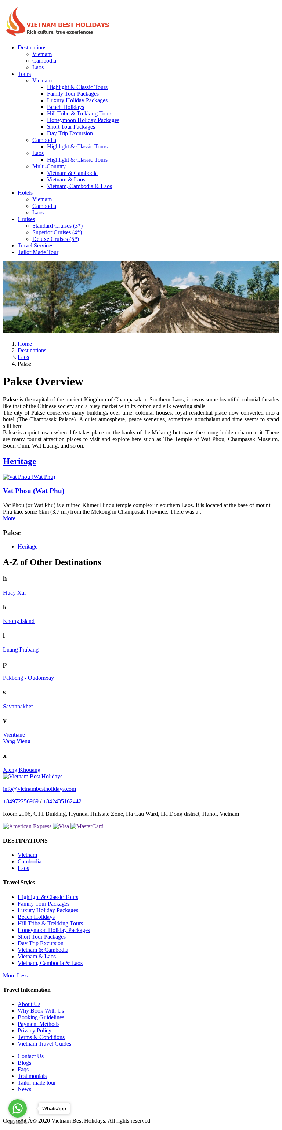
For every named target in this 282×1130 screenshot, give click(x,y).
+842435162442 (62, 801)
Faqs (23, 1069)
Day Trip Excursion (70, 133)
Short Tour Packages (71, 127)
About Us (29, 1004)
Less (22, 975)
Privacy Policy (34, 1030)
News (24, 1089)
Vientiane (14, 734)
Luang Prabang (21, 649)
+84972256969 (21, 801)
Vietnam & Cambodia (72, 173)
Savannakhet (18, 706)
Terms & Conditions (41, 1037)
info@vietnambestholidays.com (39, 789)
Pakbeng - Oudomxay (28, 678)
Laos (38, 67)
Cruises (26, 219)
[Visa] (61, 826)
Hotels (25, 193)
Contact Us (31, 1056)
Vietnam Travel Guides (44, 1044)
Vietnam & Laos (66, 179)
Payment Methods (38, 1024)
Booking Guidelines (41, 1017)
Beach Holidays (65, 107)
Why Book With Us (41, 1011)
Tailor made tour (37, 1082)
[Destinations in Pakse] (141, 331)
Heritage (19, 461)
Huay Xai (14, 593)
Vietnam (42, 54)
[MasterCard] (87, 826)
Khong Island (19, 621)
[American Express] (27, 826)
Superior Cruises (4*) (57, 232)
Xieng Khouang (21, 770)
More (9, 518)
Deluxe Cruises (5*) (55, 239)
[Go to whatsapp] (17, 1108)
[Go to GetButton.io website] (17, 1122)
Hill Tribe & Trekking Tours (79, 113)
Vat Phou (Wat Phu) (33, 491)
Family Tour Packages (73, 94)
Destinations (32, 47)
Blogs (24, 1063)
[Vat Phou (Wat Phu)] (29, 477)
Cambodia (44, 61)
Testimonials (32, 1076)
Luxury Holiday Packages (77, 100)
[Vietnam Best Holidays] (58, 35)
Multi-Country (49, 166)
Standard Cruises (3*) (57, 226)
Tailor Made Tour (38, 252)
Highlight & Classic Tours (77, 87)
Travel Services (35, 245)
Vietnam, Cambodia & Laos (79, 186)
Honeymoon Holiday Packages (83, 120)
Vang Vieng (16, 741)
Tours (24, 74)
